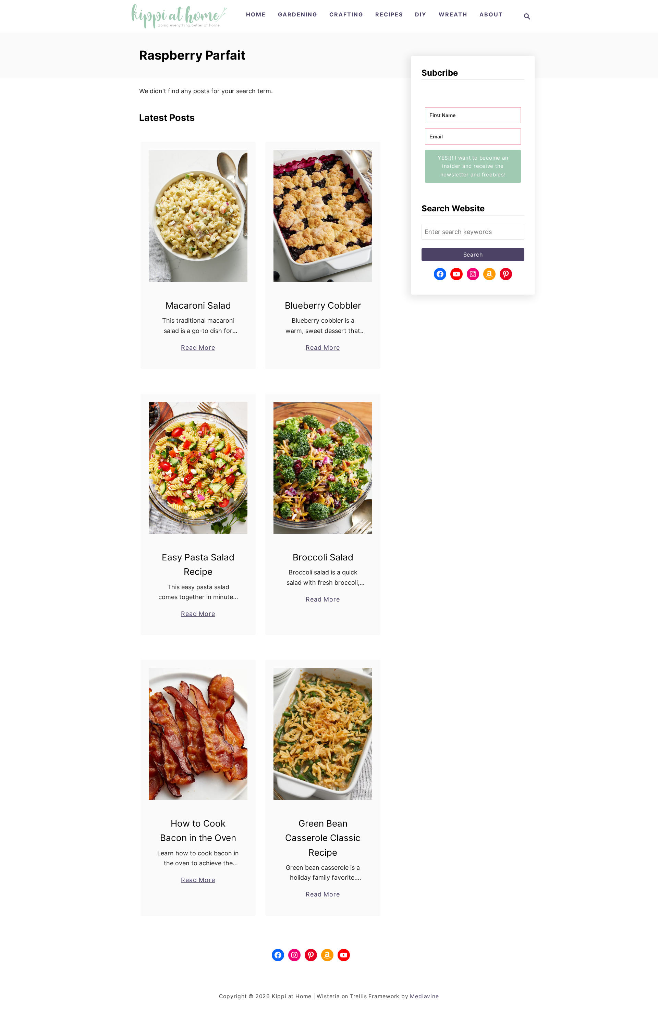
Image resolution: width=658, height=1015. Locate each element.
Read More (198, 348)
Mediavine (424, 996)
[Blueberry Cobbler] (323, 216)
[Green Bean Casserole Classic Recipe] (323, 734)
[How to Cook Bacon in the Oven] (198, 734)
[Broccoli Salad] (323, 468)
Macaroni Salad (198, 305)
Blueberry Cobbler (323, 305)
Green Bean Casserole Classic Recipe (323, 838)
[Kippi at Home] (179, 16)
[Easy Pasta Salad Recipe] (198, 468)
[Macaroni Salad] (198, 216)
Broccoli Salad (323, 557)
